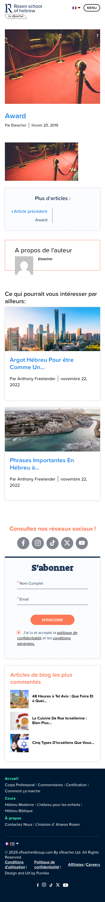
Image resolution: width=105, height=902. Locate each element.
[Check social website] (38, 885)
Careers (93, 864)
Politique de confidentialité (46, 864)
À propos (13, 818)
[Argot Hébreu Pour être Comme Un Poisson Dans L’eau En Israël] (52, 329)
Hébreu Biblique (19, 810)
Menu (92, 7)
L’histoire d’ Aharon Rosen (57, 824)
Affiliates (76, 864)
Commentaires (50, 784)
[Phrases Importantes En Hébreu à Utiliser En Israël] (52, 429)
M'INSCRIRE (52, 620)
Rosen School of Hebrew (24, 10)
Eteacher (45, 258)
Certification (76, 784)
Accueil (11, 778)
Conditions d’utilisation (15, 864)
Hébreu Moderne (19, 804)
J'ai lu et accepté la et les (47, 638)
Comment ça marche (22, 791)
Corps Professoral (20, 784)
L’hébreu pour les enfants (58, 804)
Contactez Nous (18, 824)
